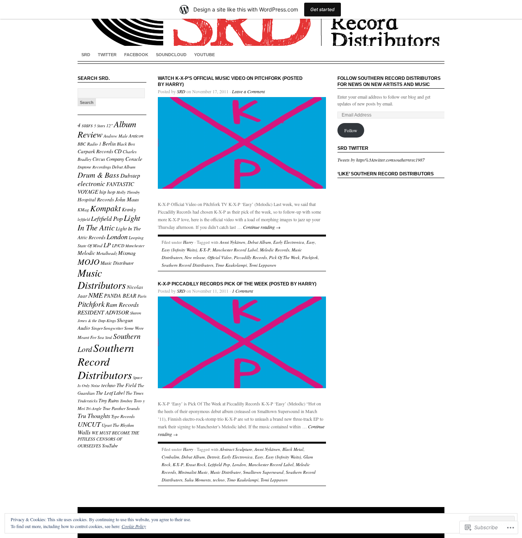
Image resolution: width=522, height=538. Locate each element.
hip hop (107, 191)
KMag (83, 209)
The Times (134, 393)
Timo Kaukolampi (231, 265)
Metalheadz (106, 253)
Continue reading (261, 227)
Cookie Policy (134, 526)
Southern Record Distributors (106, 361)
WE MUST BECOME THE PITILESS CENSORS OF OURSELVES (108, 439)
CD (118, 151)
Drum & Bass (98, 175)
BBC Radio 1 (89, 144)
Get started (322, 9)
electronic (91, 183)
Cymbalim (170, 457)
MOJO (88, 261)
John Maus (127, 199)
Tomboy (126, 401)
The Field (126, 385)
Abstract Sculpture (236, 449)
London (117, 236)
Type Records (123, 416)
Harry (188, 242)
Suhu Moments (198, 480)
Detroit (213, 457)
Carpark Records (95, 151)
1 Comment (242, 291)
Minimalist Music (193, 472)
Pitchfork (91, 304)
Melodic (86, 252)
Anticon (136, 136)
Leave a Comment (248, 91)
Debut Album (123, 167)
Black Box (126, 144)
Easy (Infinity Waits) (179, 250)
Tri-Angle (94, 408)
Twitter (107, 54)
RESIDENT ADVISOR (103, 312)
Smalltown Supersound (263, 472)
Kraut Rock (196, 464)
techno (108, 385)
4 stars (85, 125)
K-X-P (204, 250)
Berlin (109, 143)
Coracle (133, 158)
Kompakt (105, 208)
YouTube (204, 54)
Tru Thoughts (94, 416)
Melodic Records (274, 250)
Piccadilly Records (250, 257)
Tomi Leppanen (262, 265)
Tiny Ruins (109, 400)
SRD (85, 54)
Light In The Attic (109, 222)
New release (195, 257)
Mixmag (127, 252)
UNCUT (89, 424)
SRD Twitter (352, 148)
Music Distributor (117, 263)
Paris (142, 296)
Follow (350, 130)
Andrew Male (116, 136)
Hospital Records (96, 199)
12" (109, 125)
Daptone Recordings (94, 167)
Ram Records (122, 304)
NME (95, 295)
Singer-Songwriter (107, 328)
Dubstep (130, 175)
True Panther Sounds (121, 408)
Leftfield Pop (107, 218)
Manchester (134, 245)
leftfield (84, 219)
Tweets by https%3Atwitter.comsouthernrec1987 (381, 160)
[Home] (261, 23)
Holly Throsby (128, 192)
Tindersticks (87, 401)
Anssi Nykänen (232, 242)
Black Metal (292, 449)
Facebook (136, 54)
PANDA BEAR (120, 295)
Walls (84, 432)
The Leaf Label (110, 393)
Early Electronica (288, 242)
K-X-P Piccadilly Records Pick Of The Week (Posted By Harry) (237, 284)
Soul (108, 337)
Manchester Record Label (235, 250)
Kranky (129, 209)
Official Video (220, 257)
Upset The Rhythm (118, 425)
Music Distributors (102, 279)
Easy (310, 242)
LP (107, 245)
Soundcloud (171, 54)
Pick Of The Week (284, 257)
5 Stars (99, 125)
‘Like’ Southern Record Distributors (385, 174)
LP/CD (118, 245)
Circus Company (108, 159)
